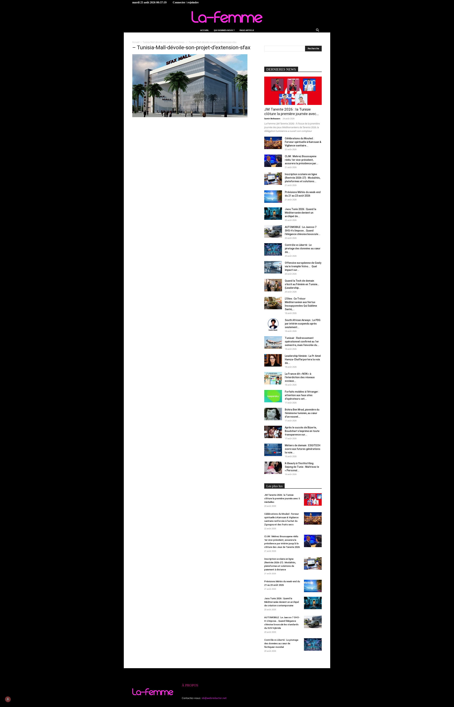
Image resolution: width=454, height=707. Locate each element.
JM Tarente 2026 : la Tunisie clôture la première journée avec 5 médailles (282, 498)
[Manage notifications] (8, 699)
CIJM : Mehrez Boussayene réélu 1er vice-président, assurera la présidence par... (301, 160)
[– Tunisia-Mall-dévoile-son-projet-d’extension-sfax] (189, 116)
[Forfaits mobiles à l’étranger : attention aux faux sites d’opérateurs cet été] (273, 396)
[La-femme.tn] (227, 17)
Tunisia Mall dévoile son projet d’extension (163, 42)
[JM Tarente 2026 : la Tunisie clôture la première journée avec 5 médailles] (293, 91)
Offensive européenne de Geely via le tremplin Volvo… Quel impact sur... (303, 266)
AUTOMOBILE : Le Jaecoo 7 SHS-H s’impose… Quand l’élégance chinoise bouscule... (302, 231)
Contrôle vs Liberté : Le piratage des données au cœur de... (302, 248)
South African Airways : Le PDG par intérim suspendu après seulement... (302, 324)
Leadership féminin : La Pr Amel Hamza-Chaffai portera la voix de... (303, 359)
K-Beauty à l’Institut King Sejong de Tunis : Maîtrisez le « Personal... (302, 467)
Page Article (247, 30)
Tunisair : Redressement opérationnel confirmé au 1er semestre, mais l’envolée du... (302, 341)
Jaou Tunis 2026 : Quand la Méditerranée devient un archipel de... (300, 213)
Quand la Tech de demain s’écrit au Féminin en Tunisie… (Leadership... (302, 284)
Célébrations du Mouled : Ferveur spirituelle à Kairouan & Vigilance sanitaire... (303, 142)
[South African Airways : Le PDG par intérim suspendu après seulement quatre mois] (273, 324)
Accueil (204, 30)
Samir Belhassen (272, 118)
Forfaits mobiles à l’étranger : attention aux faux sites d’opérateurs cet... (302, 395)
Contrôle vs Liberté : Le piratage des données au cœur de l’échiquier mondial (281, 643)
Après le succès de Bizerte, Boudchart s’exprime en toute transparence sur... (302, 431)
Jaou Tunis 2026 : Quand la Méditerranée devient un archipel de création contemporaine (281, 602)
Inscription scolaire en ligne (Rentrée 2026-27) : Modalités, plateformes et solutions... (302, 178)
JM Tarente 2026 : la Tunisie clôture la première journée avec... (291, 111)
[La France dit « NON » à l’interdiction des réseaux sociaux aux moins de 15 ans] (273, 378)
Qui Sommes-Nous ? (224, 30)
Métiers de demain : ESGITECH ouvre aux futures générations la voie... (302, 449)
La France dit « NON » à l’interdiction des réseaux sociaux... (300, 377)
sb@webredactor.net (214, 698)
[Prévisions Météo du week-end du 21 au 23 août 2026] (273, 196)
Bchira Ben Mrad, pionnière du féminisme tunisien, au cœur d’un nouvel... (302, 413)
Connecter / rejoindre (186, 2)
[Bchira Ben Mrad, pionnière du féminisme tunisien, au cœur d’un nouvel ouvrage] (273, 414)
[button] (317, 30)
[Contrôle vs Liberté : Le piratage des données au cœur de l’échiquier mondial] (273, 249)
